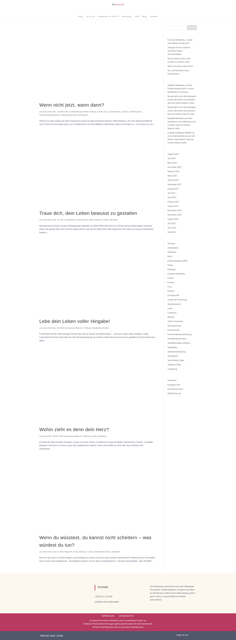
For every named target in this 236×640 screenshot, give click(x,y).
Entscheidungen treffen (79, 112)
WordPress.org (174, 393)
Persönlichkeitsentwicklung (49, 115)
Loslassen (125, 112)
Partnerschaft (173, 330)
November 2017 (175, 184)
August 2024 (173, 154)
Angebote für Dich (107, 16)
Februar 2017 (173, 202)
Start (80, 16)
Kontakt (154, 16)
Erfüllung (92, 112)
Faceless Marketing (176, 274)
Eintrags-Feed (174, 385)
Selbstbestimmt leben (69, 115)
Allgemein (79, 328)
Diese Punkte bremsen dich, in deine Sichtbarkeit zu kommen (181, 88)
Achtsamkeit (70, 220)
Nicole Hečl (47, 112)
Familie (171, 282)
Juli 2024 (172, 158)
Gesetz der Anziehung (177, 300)
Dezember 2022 (175, 167)
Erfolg (75, 552)
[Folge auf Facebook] (193, 635)
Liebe (170, 308)
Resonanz (127, 16)
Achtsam (171, 243)
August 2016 (173, 219)
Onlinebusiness (136, 112)
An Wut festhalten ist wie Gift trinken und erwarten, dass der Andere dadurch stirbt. (182, 99)
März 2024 (172, 163)
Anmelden (172, 380)
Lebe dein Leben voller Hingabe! (74, 321)
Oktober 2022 (173, 171)
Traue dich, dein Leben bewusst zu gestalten (88, 213)
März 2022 (172, 176)
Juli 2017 (172, 193)
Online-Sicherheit (175, 321)
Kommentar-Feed (175, 389)
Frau (105, 112)
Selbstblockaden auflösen (179, 343)
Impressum (108, 616)
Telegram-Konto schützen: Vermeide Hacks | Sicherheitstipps (179, 50)
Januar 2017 (173, 206)
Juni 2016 (172, 228)
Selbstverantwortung (176, 352)
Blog (144, 16)
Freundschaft (173, 295)
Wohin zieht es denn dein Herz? (74, 429)
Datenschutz (126, 616)
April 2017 (172, 197)
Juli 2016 (172, 223)
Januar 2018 (173, 180)
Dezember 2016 (175, 210)
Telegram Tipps (174, 365)
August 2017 (173, 189)
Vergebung (172, 369)
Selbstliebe (113, 220)
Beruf (67, 112)
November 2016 (175, 215)
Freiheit (105, 220)
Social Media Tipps (176, 360)
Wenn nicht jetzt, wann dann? (71, 105)
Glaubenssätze (114, 112)
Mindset (171, 317)
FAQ (137, 16)
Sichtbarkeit (83, 115)
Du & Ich (90, 16)
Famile (100, 112)
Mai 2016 (172, 232)
